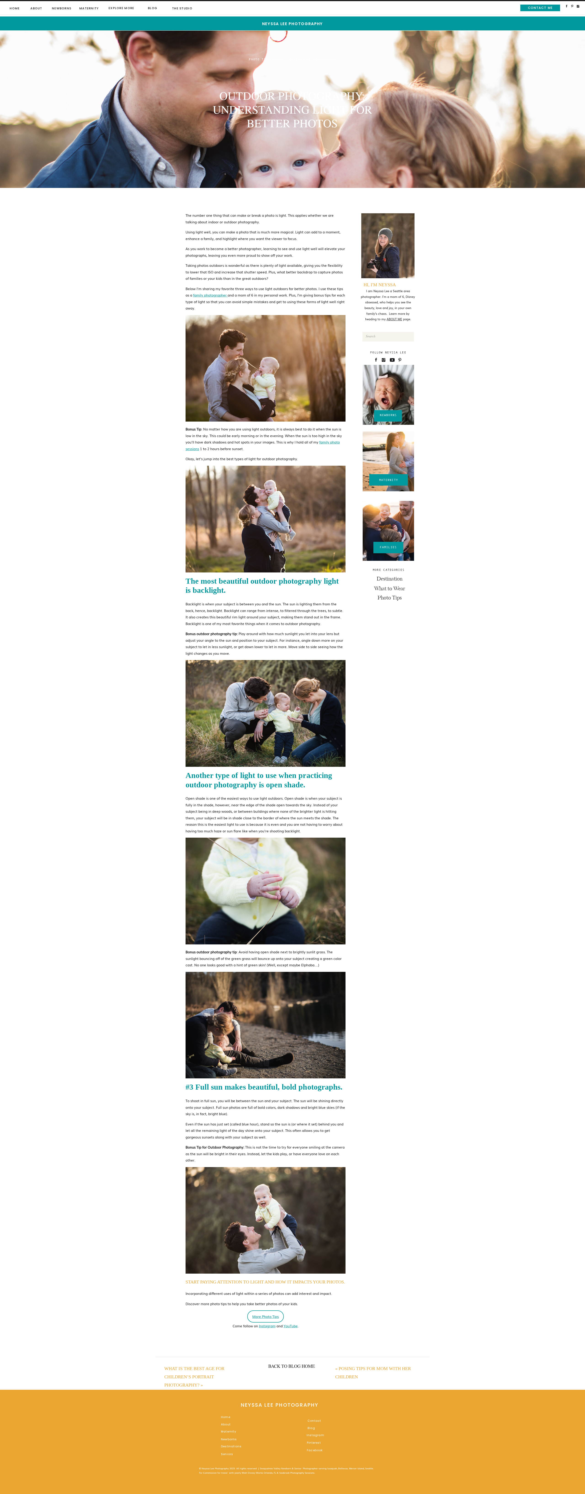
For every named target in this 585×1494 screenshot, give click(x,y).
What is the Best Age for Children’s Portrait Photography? (194, 1376)
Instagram (267, 1325)
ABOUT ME (394, 319)
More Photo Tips (265, 1316)
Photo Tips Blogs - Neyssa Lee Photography (292, 59)
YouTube (291, 1325)
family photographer (210, 294)
